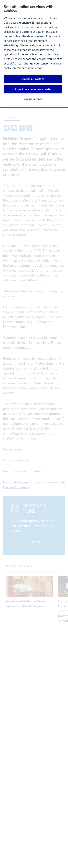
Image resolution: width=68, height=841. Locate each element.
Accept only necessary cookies (33, 89)
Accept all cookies (33, 79)
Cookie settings (33, 99)
